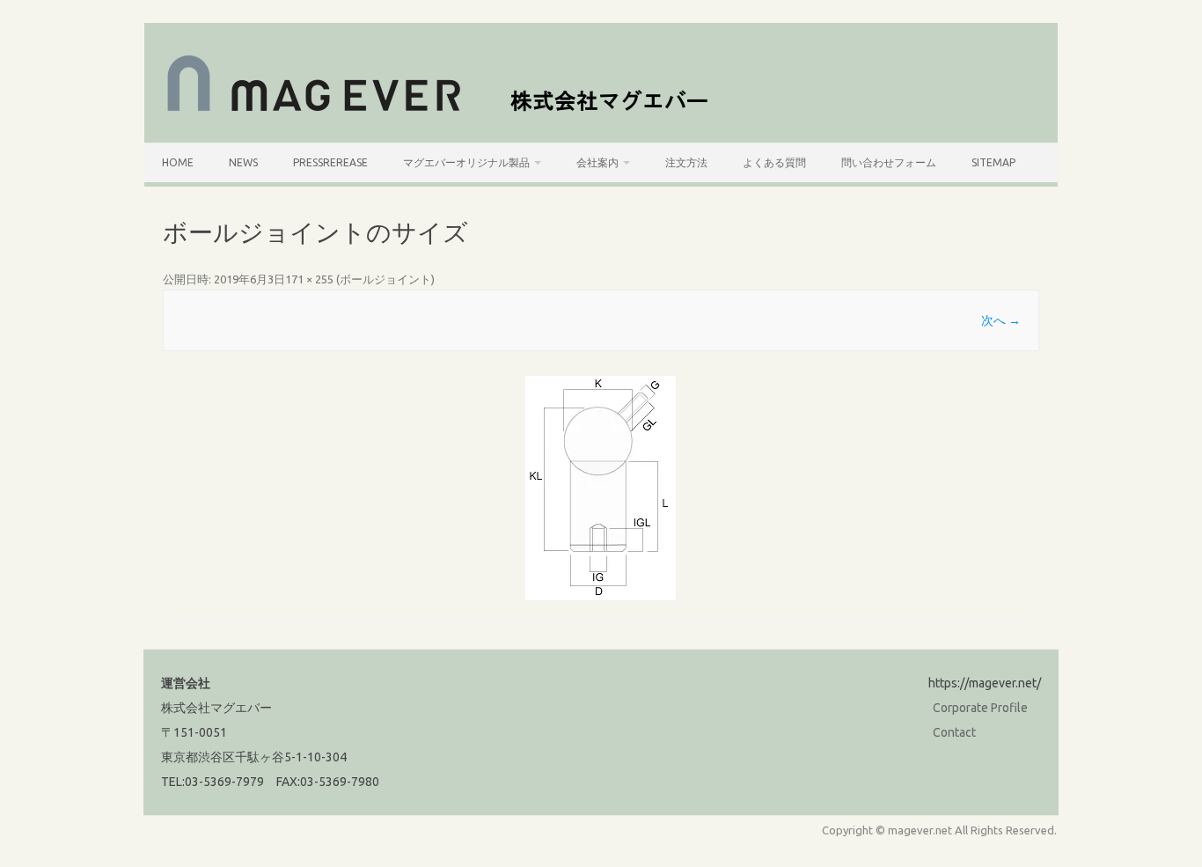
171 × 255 (309, 279)
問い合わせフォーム (888, 162)
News (243, 162)
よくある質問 (774, 162)
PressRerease (330, 162)
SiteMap (993, 162)
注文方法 (686, 162)
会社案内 (597, 162)
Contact (954, 732)
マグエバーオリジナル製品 (466, 162)
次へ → (1001, 320)
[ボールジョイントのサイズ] (601, 488)
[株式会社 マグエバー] (447, 113)
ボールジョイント (385, 279)
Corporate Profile (980, 708)
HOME (178, 162)
